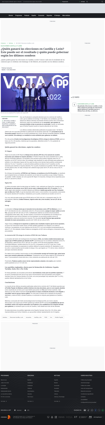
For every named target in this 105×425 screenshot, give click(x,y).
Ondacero (3, 43)
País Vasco (30, 396)
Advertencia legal (85, 382)
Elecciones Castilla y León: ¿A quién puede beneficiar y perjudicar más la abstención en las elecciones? (9, 124)
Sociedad (56, 388)
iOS (28, 410)
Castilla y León (38, 317)
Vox (51, 317)
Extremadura (30, 391)
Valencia (29, 388)
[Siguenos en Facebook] (95, 410)
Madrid (29, 380)
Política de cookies (85, 385)
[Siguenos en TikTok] (88, 410)
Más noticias (66, 15)
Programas (18, 15)
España (34, 15)
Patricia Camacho (7, 68)
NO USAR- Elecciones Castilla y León (25, 43)
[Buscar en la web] (102, 1)
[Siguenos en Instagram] (92, 410)
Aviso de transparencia (86, 388)
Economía (41, 15)
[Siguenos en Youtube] (84, 410)
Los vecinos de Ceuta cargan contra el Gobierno (33, 1)
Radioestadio (4, 388)
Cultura (56, 394)
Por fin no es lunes (5, 396)
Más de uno (4, 380)
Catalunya (30, 382)
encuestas (28, 317)
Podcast (26, 15)
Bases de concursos (86, 391)
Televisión (56, 391)
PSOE (45, 317)
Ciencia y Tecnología (59, 396)
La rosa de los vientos (6, 394)
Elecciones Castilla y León (16, 317)
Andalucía (30, 385)
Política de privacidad (86, 380)
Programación (65, 1)
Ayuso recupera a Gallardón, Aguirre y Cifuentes (11, 1)
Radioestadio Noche (6, 391)
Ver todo (3, 401)
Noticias (11, 43)
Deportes (49, 15)
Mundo (56, 382)
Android (18, 410)
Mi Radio (83, 1)
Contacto (83, 396)
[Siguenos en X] (99, 410)
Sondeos (5, 317)
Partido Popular (59, 317)
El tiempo (57, 15)
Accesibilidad (84, 399)
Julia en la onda (5, 382)
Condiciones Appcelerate (87, 394)
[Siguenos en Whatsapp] (102, 410)
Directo (11, 15)
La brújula (3, 385)
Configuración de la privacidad (88, 402)
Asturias (29, 394)
